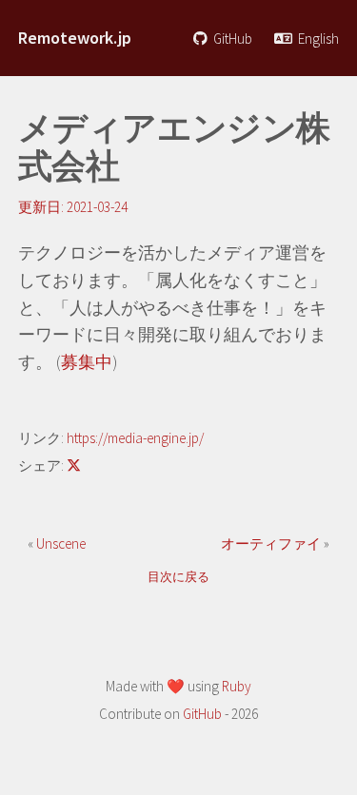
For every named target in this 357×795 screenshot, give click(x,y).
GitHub (231, 38)
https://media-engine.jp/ (135, 438)
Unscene (61, 543)
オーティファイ (272, 543)
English (317, 38)
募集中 (86, 362)
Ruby (236, 686)
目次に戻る (178, 577)
